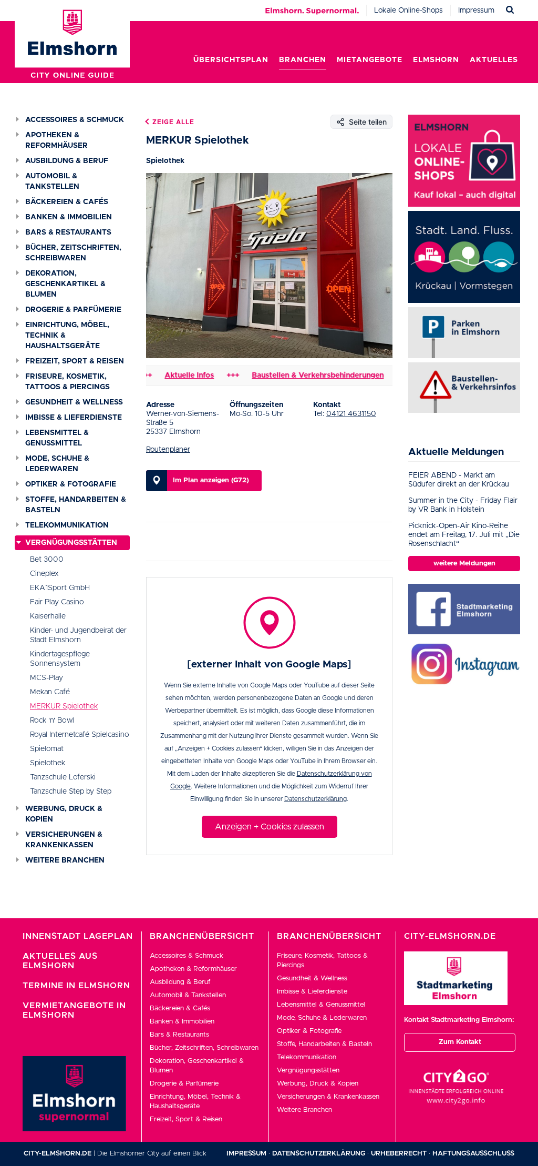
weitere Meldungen (464, 563)
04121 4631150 (351, 414)
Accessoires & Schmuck (74, 120)
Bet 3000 (47, 559)
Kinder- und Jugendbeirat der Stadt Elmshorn (78, 635)
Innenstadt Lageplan (78, 936)
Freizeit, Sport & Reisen (74, 361)
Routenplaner (168, 449)
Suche (510, 10)
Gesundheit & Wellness (74, 402)
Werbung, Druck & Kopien (63, 814)
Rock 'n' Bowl (52, 720)
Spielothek (47, 763)
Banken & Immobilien (68, 217)
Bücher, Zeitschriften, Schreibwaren (73, 253)
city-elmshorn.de (57, 1153)
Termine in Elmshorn (76, 985)
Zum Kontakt (460, 1042)
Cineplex (44, 573)
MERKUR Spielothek (64, 706)
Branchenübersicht (202, 936)
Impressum (476, 10)
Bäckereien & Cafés (66, 202)
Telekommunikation (67, 525)
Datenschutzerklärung (315, 799)
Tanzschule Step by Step (70, 791)
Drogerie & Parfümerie (73, 309)
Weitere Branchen (65, 860)
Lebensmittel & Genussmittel (57, 438)
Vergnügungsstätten (71, 542)
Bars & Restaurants (68, 232)
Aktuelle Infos (168, 375)
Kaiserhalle (48, 616)
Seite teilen (368, 121)
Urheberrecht (399, 1153)
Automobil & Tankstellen (52, 181)
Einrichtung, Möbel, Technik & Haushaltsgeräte (67, 335)
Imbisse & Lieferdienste (73, 417)
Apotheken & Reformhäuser (56, 140)
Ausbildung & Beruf (66, 161)
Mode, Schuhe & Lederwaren (57, 464)
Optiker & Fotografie (70, 484)
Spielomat (47, 749)
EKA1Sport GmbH (60, 588)
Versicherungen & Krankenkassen (63, 840)
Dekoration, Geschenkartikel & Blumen (65, 284)
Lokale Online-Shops (408, 10)
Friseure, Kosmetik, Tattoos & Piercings (67, 382)
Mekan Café (50, 692)
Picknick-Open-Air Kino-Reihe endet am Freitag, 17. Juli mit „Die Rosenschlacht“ (464, 534)
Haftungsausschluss (473, 1153)
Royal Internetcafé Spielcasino (79, 734)
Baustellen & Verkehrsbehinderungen (297, 375)
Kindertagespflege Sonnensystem (60, 659)
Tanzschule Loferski (63, 777)
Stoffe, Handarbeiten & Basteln (75, 505)
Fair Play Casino (57, 602)
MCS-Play (46, 678)
